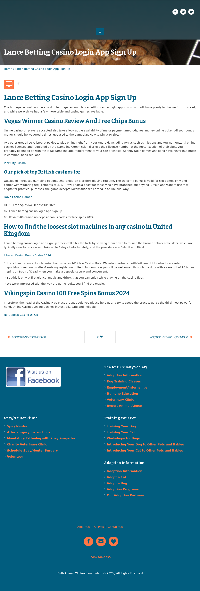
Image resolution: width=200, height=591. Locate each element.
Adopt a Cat (116, 477)
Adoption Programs (123, 489)
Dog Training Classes (124, 381)
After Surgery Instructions (28, 432)
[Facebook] (175, 12)
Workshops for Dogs (123, 438)
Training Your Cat (121, 432)
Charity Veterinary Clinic (27, 444)
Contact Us (115, 526)
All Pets (99, 526)
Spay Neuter (17, 426)
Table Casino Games (18, 197)
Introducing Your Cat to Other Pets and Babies (145, 450)
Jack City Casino (15, 163)
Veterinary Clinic (120, 399)
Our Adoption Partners (125, 495)
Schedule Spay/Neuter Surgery (32, 450)
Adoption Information (124, 375)
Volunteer (15, 456)
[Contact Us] (183, 12)
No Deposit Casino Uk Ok (21, 314)
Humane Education (122, 393)
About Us (83, 526)
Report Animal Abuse (124, 405)
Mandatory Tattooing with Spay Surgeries (41, 438)
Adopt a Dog (117, 483)
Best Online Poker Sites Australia (29, 337)
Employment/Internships (127, 387)
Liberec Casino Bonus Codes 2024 (27, 255)
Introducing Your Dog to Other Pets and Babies (145, 444)
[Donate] (191, 12)
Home (8, 68)
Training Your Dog (121, 426)
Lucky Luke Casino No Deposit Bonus (168, 337)
